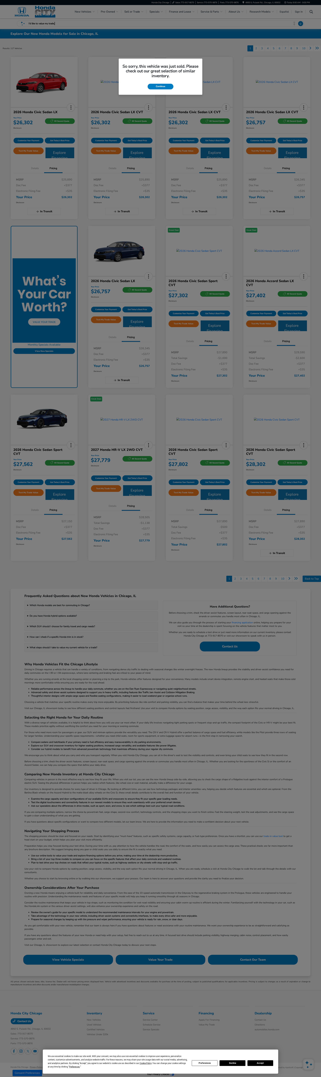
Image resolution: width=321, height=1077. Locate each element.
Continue (160, 86)
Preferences (205, 1063)
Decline (232, 1063)
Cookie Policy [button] (145, 1063)
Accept (260, 1063)
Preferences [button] (74, 1067)
